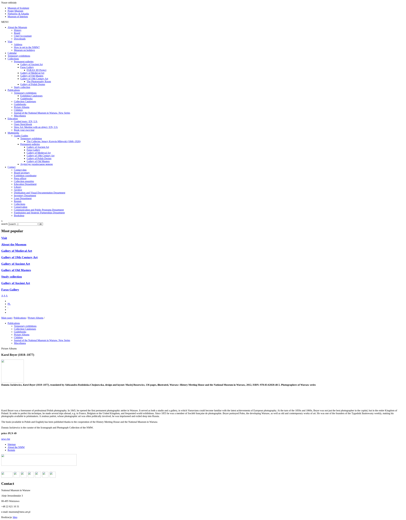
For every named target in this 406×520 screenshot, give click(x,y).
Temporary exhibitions (25, 326)
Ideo (15, 517)
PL (9, 304)
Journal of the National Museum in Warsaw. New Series (42, 340)
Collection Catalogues (25, 329)
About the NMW (16, 447)
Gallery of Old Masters (16, 270)
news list (5, 439)
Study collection (11, 276)
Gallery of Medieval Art (16, 250)
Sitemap (12, 444)
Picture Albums (35, 317)
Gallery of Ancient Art (15, 263)
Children (18, 337)
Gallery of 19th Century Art (19, 257)
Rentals (11, 450)
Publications (20, 317)
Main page (7, 317)
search (4, 224)
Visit (4, 238)
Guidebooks (20, 331)
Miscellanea (20, 343)
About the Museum (13, 244)
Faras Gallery (10, 289)
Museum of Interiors (18, 16)
